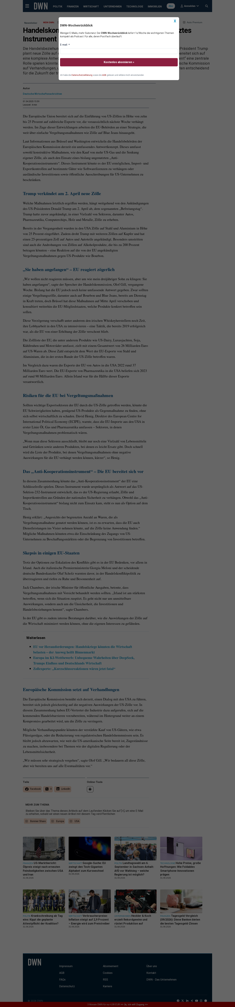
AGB (104, 75)
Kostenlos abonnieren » (119, 62)
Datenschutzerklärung (82, 75)
